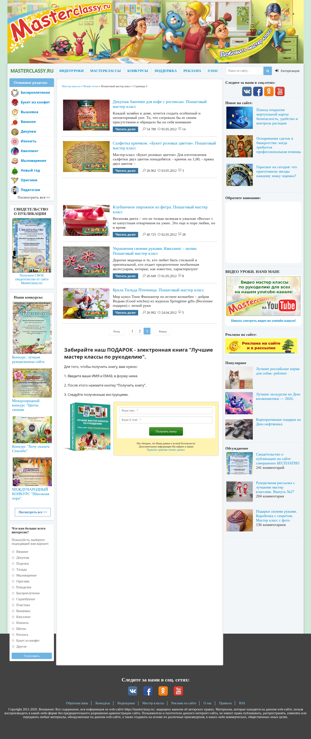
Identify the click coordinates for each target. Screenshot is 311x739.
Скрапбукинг (26, 599)
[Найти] (267, 71)
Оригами (29, 180)
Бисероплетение (35, 92)
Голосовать (32, 656)
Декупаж (28, 131)
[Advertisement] (140, 187)
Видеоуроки (126, 703)
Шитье (21, 628)
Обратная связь (77, 703)
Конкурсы (102, 703)
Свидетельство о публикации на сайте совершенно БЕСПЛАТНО (277, 458)
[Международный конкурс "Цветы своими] (32, 381)
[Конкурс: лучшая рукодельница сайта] (32, 314)
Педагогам (30, 189)
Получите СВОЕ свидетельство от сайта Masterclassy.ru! (31, 279)
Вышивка (29, 112)
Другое (21, 646)
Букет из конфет (35, 102)
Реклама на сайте (183, 703)
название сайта (31, 70)
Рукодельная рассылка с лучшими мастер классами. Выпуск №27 (275, 487)
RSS (242, 703)
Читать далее (125, 129)
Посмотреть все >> (33, 512)
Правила (225, 703)
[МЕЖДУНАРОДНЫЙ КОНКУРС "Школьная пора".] (32, 470)
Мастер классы (153, 703)
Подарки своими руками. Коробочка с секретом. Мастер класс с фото (276, 515)
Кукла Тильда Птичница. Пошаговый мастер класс (158, 290)
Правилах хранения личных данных (166, 449)
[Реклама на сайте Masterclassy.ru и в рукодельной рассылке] (261, 352)
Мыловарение (33, 160)
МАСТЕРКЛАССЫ (105, 71)
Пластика (23, 605)
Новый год (30, 170)
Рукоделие (23, 587)
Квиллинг (30, 151)
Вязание (28, 121)
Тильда (21, 569)
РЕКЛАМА (192, 71)
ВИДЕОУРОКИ (71, 71)
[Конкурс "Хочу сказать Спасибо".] (32, 429)
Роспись (22, 634)
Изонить (28, 141)
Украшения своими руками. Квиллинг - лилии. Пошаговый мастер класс (155, 251)
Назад (116, 331)
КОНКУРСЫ (137, 71)
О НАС (213, 71)
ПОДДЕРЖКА (166, 71)
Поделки (22, 563)
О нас (208, 703)
